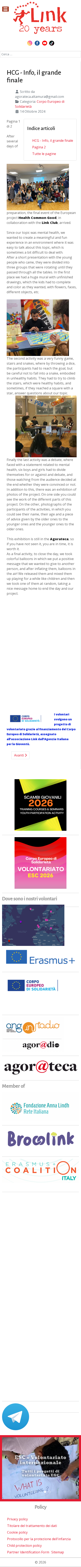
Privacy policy (17, 1519)
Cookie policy (17, 1532)
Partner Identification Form (28, 1552)
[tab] (31, 1492)
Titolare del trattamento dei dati (32, 1525)
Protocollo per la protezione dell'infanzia (39, 1539)
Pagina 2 (39, 147)
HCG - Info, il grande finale (52, 140)
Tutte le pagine (44, 153)
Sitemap (57, 1552)
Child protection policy (24, 1545)
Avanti (19, 755)
